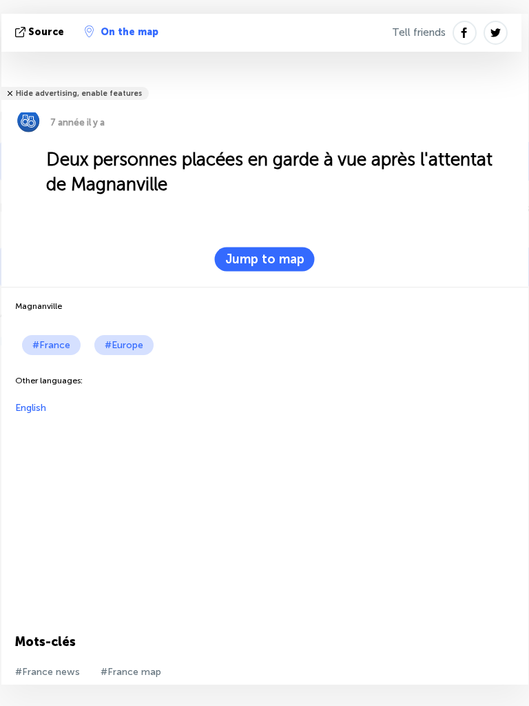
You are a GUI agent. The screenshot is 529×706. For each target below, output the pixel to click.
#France (51, 345)
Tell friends (419, 32)
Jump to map (264, 259)
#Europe (124, 345)
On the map (129, 32)
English (30, 408)
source (46, 32)
